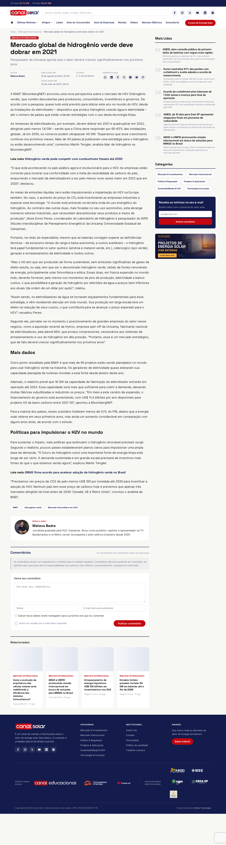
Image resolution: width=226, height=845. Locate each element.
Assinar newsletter (185, 221)
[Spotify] (213, 13)
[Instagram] (182, 13)
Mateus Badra (17, 76)
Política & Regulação (168, 181)
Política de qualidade (137, 745)
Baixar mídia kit (182, 741)
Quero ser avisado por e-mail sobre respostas (43, 623)
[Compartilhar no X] (124, 77)
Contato (130, 735)
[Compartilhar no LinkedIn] (111, 77)
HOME (11, 23)
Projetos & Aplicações (194, 181)
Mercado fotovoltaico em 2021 (63, 507)
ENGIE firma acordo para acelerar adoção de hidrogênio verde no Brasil (75, 472)
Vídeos (134, 22)
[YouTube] (197, 13)
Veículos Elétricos (152, 22)
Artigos (46, 22)
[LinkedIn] (205, 13)
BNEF (15, 507)
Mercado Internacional (30, 31)
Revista (122, 22)
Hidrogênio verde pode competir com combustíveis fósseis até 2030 (74, 159)
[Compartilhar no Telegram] (130, 77)
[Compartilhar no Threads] (143, 77)
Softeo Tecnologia (202, 808)
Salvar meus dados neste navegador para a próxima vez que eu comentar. (61, 615)
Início (13, 31)
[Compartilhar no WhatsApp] (105, 77)
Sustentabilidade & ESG (169, 188)
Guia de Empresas (104, 22)
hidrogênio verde (33, 507)
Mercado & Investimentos (170, 174)
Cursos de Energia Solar (200, 22)
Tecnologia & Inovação (198, 188)
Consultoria (172, 22)
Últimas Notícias (26, 22)
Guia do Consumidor (78, 22)
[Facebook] (175, 13)
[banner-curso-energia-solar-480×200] (185, 246)
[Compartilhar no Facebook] (117, 77)
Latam (59, 22)
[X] (190, 13)
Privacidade (132, 740)
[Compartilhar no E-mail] (136, 77)
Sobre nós (131, 730)
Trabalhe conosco (135, 750)
